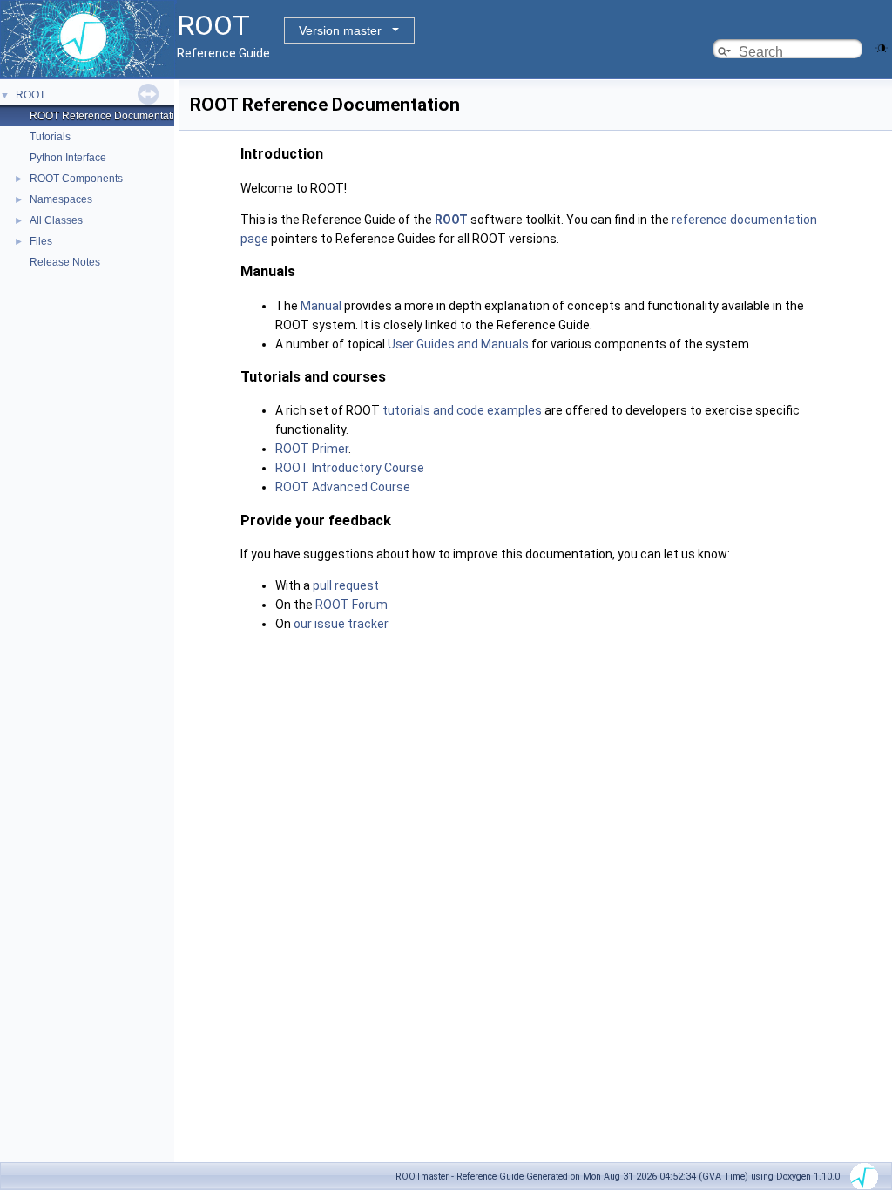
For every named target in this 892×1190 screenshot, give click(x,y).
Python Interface (68, 158)
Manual (321, 306)
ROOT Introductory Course (349, 468)
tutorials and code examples (462, 410)
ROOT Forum (351, 605)
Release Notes (65, 262)
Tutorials (50, 137)
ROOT (30, 95)
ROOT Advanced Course (342, 487)
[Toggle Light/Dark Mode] (881, 46)
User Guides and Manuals (458, 344)
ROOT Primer (311, 449)
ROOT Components (76, 178)
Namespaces (61, 199)
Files (41, 241)
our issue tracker (341, 624)
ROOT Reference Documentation (108, 116)
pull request (346, 585)
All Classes (56, 220)
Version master (340, 30)
